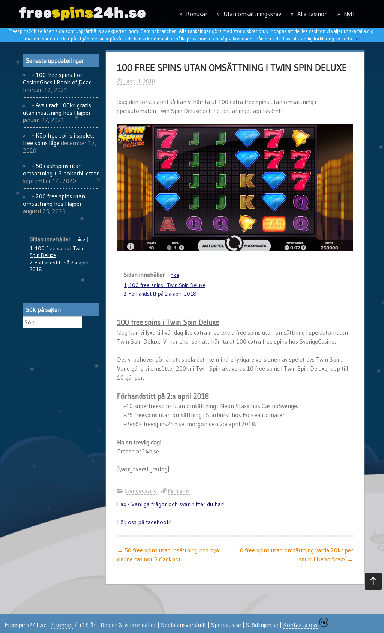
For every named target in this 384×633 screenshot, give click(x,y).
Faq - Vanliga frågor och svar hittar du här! (171, 504)
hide (175, 275)
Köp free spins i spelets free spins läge (59, 139)
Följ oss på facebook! (144, 522)
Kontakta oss (300, 624)
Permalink (179, 491)
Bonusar (196, 14)
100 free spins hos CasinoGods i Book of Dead (57, 78)
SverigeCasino (140, 491)
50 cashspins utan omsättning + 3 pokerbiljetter (61, 169)
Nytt (349, 14)
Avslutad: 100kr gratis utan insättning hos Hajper (57, 108)
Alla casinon (312, 14)
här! (357, 39)
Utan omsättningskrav (252, 14)
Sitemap (62, 624)
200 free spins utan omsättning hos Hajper (54, 199)
